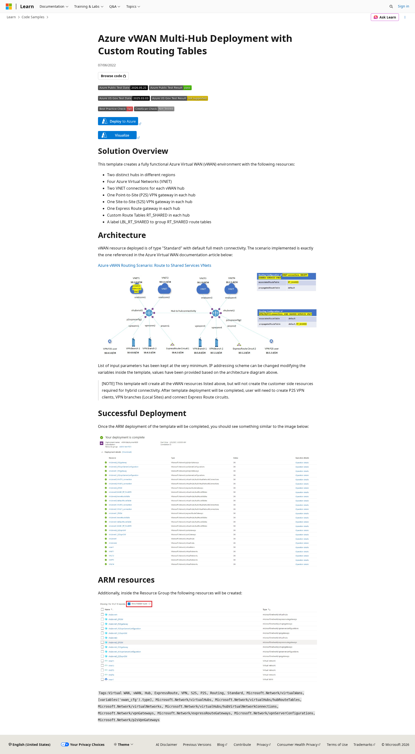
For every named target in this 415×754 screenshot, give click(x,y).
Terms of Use (337, 744)
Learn (11, 17)
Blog (220, 744)
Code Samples (33, 17)
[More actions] (405, 17)
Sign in (403, 6)
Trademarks (363, 744)
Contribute (242, 744)
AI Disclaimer (166, 744)
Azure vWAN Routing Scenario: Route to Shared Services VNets (154, 265)
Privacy (262, 744)
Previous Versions (197, 744)
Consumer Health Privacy (297, 744)
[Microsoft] (9, 6)
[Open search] (391, 6)
